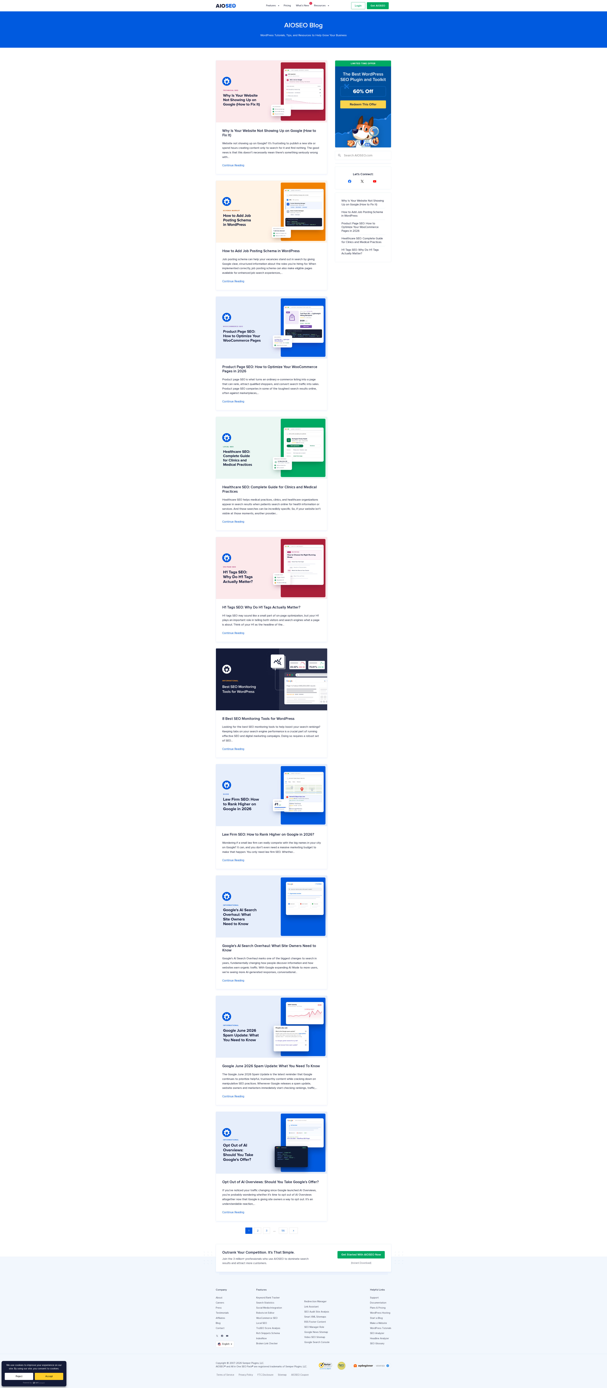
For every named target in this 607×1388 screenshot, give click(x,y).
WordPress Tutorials (380, 1328)
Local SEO (261, 1323)
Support (374, 1298)
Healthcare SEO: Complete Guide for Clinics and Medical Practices (269, 489)
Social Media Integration (269, 1308)
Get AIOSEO (378, 5)
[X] (363, 181)
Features (271, 5)
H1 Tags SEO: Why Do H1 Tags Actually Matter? (261, 607)
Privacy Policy (246, 1375)
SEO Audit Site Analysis (316, 1312)
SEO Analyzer (377, 1333)
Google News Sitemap (316, 1332)
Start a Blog (376, 1318)
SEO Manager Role (314, 1327)
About (219, 1298)
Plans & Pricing (378, 1308)
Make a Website (378, 1323)
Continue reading (233, 165)
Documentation (378, 1303)
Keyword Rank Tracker (268, 1298)
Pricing (287, 5)
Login (358, 5)
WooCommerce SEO (267, 1318)
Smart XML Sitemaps (315, 1317)
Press (219, 1308)
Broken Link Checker (267, 1343)
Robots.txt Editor (265, 1313)
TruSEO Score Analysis (268, 1328)
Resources (320, 5)
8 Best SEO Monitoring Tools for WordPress (258, 719)
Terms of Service (225, 1375)
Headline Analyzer (379, 1338)
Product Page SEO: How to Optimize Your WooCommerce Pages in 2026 (269, 369)
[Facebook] (350, 181)
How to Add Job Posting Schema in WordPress (261, 251)
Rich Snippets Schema (268, 1333)
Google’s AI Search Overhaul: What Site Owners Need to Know (269, 948)
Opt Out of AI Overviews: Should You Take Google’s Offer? (270, 1182)
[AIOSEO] (226, 6)
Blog (218, 1323)
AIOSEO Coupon (300, 1375)
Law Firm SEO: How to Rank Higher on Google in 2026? (268, 834)
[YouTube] (375, 181)
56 (283, 1230)
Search (340, 156)
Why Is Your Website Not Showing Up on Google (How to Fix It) (269, 133)
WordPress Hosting (380, 1313)
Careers (220, 1303)
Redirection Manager (315, 1301)
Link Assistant (311, 1307)
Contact (220, 1328)
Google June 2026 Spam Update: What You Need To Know (271, 1066)
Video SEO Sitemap (314, 1337)
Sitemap (282, 1375)
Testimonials (222, 1313)
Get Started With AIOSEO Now (361, 1254)
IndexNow (261, 1338)
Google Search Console (317, 1342)
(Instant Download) (361, 1263)
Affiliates (220, 1318)
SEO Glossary (377, 1343)
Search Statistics (265, 1303)
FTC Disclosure (265, 1375)
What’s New (302, 5)
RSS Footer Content (315, 1322)
